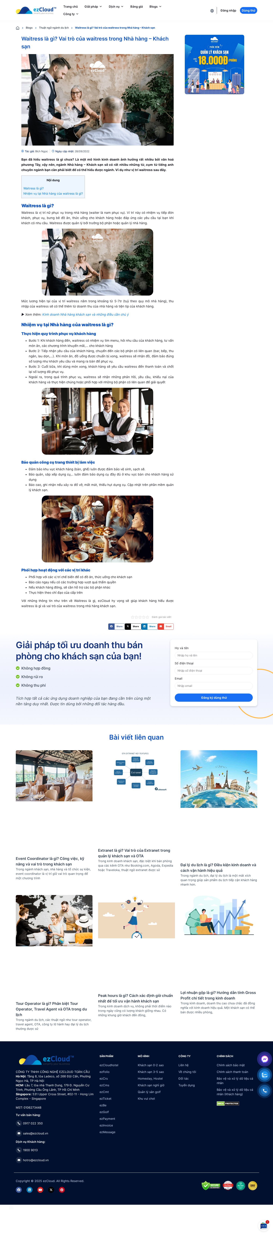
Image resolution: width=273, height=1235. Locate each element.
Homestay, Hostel (150, 1078)
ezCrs (104, 1078)
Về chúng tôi (187, 1072)
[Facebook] (19, 1190)
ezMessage (107, 1132)
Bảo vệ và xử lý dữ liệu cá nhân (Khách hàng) (235, 1092)
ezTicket (105, 1098)
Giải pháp (91, 6)
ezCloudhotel (109, 1065)
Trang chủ (70, 6)
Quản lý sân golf (149, 1092)
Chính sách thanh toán (232, 1072)
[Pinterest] (62, 1190)
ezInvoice (106, 1125)
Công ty (69, 14)
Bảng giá (136, 6)
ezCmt (104, 1092)
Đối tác (183, 1078)
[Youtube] (40, 1190)
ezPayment (107, 1118)
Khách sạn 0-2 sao (151, 1065)
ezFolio (105, 1072)
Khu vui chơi (146, 1098)
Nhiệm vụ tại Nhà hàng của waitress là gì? (53, 193)
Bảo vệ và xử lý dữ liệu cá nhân (235, 1081)
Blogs (154, 6)
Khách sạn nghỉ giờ (151, 1085)
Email (178, 678)
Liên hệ (183, 1065)
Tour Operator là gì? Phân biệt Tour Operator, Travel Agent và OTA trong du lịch (51, 1009)
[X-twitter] (51, 1190)
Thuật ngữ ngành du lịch (54, 27)
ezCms (104, 1085)
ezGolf (104, 1112)
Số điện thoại (184, 663)
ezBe (103, 1105)
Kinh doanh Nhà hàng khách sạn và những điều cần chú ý (85, 314)
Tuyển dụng (186, 1085)
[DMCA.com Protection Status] (11, 1207)
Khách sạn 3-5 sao (151, 1072)
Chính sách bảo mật (231, 1065)
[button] (116, 626)
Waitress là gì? (33, 188)
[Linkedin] (29, 1190)
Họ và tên (181, 648)
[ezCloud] (36, 10)
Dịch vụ (114, 6)
